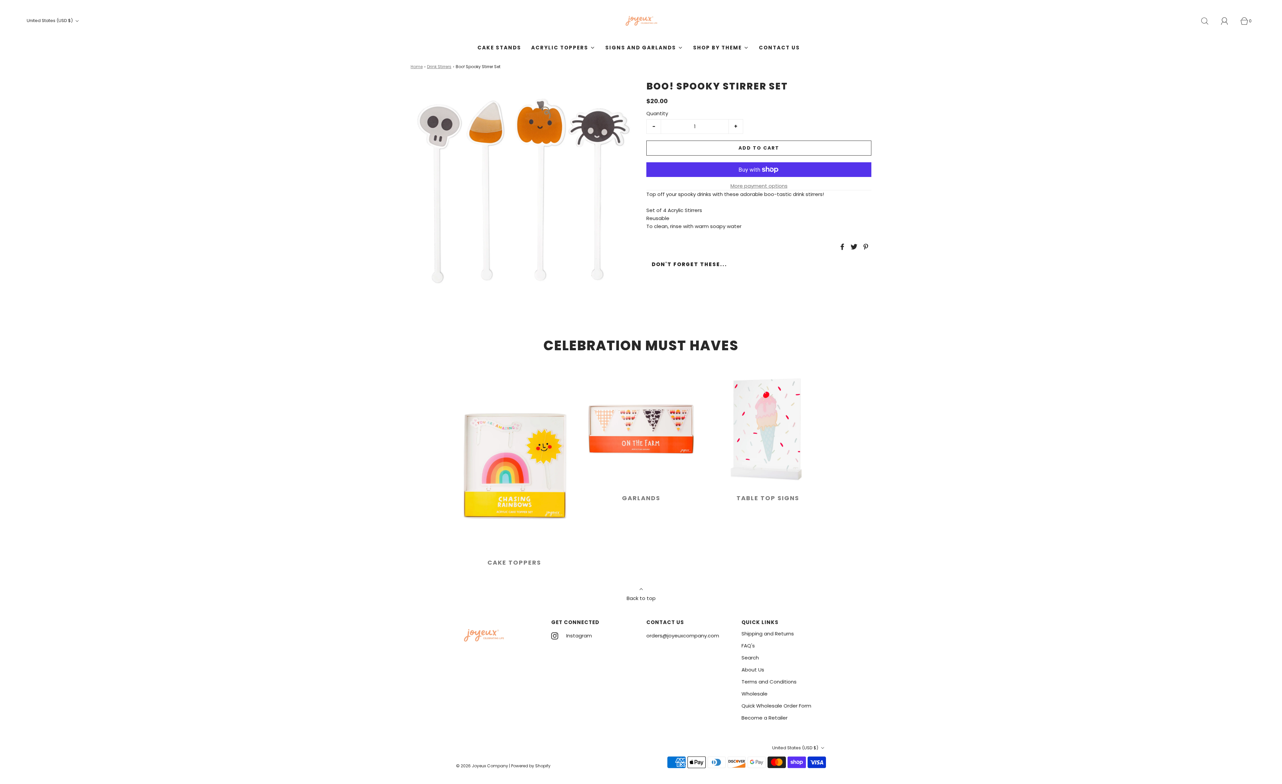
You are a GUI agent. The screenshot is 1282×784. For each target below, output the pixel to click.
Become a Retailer (764, 717)
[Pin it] (865, 247)
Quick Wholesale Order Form (776, 705)
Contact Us (779, 47)
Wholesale (754, 693)
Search (750, 657)
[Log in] (1228, 21)
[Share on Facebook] (841, 247)
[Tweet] (853, 247)
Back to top (641, 598)
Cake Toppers (514, 562)
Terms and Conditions (769, 681)
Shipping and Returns (767, 633)
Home (417, 66)
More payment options (759, 185)
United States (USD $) (50, 20)
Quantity (657, 113)
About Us (752, 669)
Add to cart (758, 148)
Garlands (641, 498)
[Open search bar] (1208, 21)
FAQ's (748, 645)
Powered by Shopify (531, 766)
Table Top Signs (767, 498)
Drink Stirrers (439, 66)
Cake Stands (499, 47)
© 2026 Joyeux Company (482, 766)
